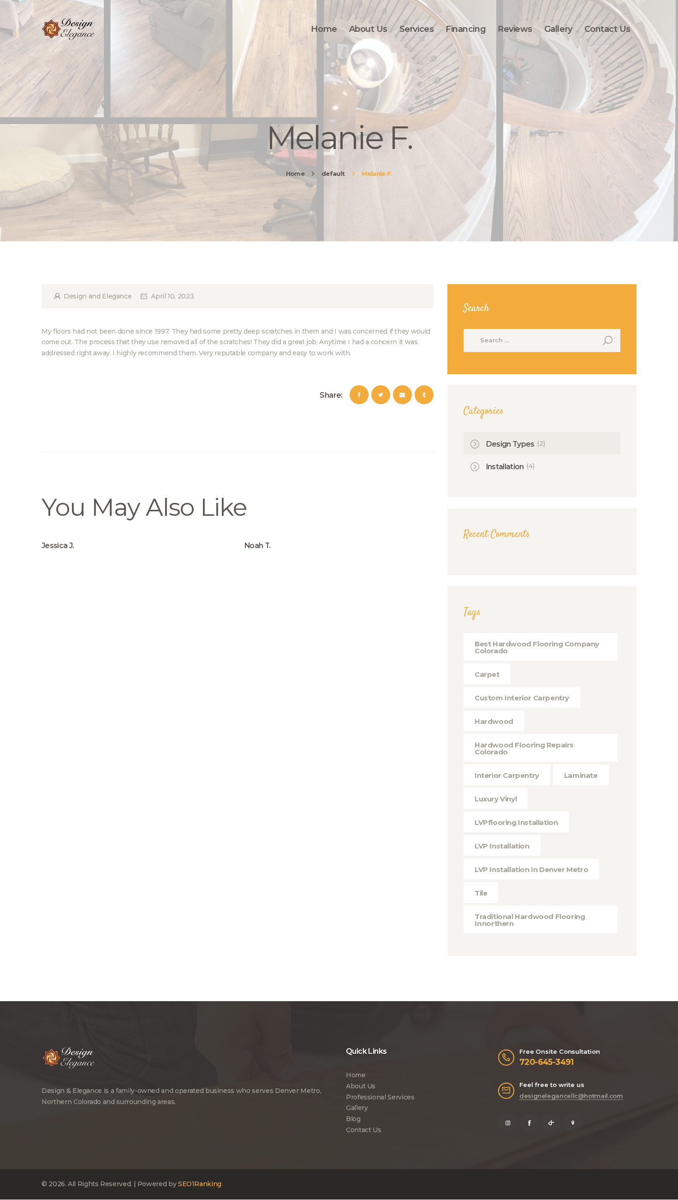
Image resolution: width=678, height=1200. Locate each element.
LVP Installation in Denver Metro (531, 869)
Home (295, 173)
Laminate (581, 775)
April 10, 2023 (172, 296)
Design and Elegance (97, 296)
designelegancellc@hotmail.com (571, 1095)
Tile (481, 893)
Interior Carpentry (507, 775)
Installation (505, 466)
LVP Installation (502, 846)
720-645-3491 (546, 1062)
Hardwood (494, 721)
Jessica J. (58, 545)
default (333, 173)
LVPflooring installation (516, 822)
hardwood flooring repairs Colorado (524, 748)
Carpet (487, 674)
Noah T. (257, 545)
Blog (353, 1119)
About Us (360, 1086)
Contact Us (363, 1130)
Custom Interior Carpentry (522, 697)
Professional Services (380, 1097)
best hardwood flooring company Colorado (537, 647)
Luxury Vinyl (496, 798)
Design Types (510, 444)
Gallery (357, 1108)
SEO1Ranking (199, 1184)
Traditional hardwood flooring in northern (530, 920)
